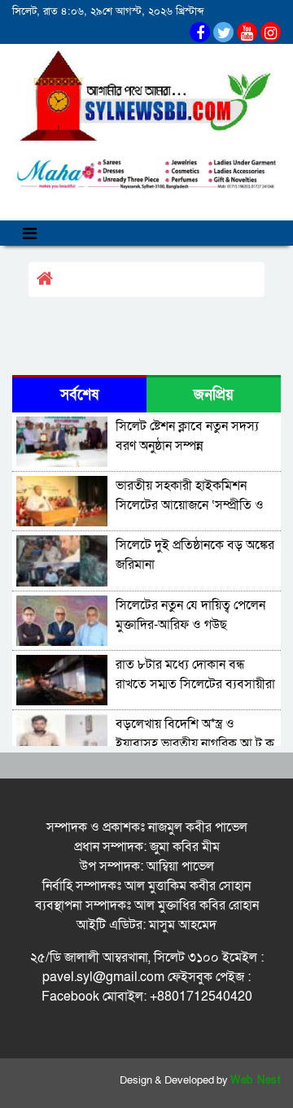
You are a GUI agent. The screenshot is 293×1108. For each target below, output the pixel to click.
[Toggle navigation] (29, 233)
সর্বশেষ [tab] (79, 395)
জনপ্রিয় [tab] (214, 395)
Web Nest (255, 1080)
